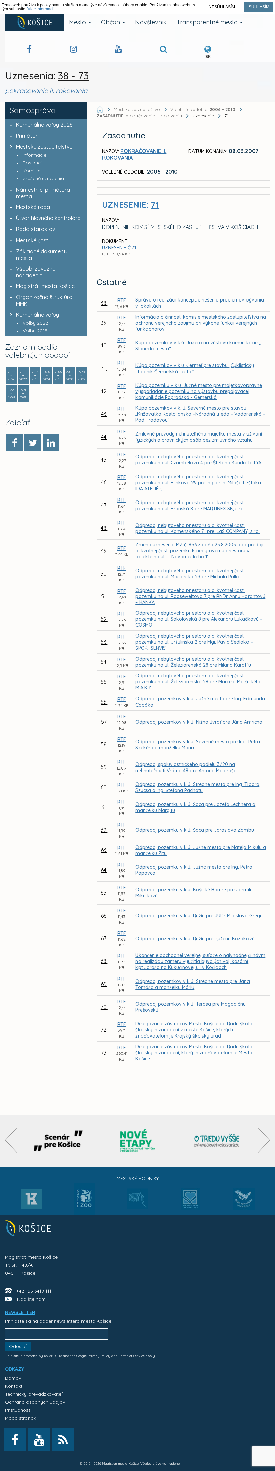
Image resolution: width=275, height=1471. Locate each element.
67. (104, 938)
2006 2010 (58, 375)
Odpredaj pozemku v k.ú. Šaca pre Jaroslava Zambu (194, 830)
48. (104, 528)
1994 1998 (11, 393)
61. (104, 807)
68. (104, 961)
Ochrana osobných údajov (35, 1402)
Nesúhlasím (222, 7)
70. (104, 1007)
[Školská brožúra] (217, 1140)
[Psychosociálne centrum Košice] (190, 1202)
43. (104, 414)
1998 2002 (81, 375)
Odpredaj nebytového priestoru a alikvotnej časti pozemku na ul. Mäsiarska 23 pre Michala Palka (190, 573)
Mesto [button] (78, 22)
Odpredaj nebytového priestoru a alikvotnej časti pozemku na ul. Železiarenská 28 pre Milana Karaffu (193, 662)
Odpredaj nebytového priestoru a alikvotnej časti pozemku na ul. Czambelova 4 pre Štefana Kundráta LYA (198, 460)
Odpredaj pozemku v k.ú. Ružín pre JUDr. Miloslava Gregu (199, 916)
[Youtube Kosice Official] (39, 1439)
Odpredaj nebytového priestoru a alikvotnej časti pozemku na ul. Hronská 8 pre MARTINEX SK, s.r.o (190, 505)
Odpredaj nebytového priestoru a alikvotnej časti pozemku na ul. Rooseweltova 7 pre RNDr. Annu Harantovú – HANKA (200, 596)
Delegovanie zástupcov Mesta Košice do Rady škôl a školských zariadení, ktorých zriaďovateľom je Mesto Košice (194, 1053)
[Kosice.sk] (34, 22)
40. (104, 345)
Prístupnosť (17, 1410)
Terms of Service (132, 1356)
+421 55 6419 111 (33, 1291)
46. (104, 482)
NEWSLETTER (20, 1312)
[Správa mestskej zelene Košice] (137, 1201)
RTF (121, 300)
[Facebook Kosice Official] (29, 50)
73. (104, 1052)
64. (104, 870)
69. (104, 984)
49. (104, 550)
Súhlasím (259, 7)
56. (104, 701)
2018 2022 (23, 375)
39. (104, 322)
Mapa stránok (20, 1418)
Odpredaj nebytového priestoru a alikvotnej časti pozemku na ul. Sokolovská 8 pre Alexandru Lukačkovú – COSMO (198, 619)
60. (104, 787)
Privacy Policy (99, 1356)
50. (104, 573)
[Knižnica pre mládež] (244, 1202)
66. (104, 915)
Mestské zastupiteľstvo (44, 146)
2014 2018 (35, 375)
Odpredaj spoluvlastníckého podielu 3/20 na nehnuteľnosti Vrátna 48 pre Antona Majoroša (186, 767)
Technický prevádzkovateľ (33, 1394)
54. (104, 661)
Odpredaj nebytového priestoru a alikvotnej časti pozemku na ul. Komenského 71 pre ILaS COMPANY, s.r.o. (197, 528)
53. (104, 642)
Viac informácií (41, 9)
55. (104, 681)
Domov (13, 1378)
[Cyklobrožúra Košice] (137, 1140)
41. (104, 368)
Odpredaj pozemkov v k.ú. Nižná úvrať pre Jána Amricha (198, 722)
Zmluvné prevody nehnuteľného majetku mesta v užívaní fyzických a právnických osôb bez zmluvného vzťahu (198, 437)
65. (104, 892)
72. (104, 1029)
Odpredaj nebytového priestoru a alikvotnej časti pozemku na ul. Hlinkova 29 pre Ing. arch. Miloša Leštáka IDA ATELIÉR (198, 483)
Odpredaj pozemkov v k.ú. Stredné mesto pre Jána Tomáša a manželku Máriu (192, 984)
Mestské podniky (138, 1178)
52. (104, 619)
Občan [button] (111, 22)
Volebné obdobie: (202, 109)
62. (104, 830)
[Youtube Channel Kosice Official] (118, 50)
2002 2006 (69, 375)
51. (104, 596)
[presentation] (11, 1140)
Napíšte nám (31, 1299)
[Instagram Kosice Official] (73, 50)
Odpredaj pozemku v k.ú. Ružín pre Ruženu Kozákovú (195, 939)
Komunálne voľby (37, 314)
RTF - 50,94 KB (116, 253)
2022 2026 (11, 375)
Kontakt (13, 1386)
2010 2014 (46, 375)
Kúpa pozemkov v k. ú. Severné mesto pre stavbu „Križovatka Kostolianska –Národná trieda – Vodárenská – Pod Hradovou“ (200, 414)
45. (104, 459)
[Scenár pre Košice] (58, 1140)
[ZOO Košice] (84, 1212)
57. (104, 721)
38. (104, 302)
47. (104, 505)
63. (104, 850)
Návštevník (151, 22)
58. (104, 744)
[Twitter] (32, 442)
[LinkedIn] (51, 442)
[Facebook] (14, 442)
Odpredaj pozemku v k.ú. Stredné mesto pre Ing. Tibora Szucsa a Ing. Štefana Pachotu (197, 787)
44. (104, 436)
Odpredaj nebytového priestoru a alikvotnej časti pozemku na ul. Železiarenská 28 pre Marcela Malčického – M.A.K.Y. (200, 682)
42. (104, 391)
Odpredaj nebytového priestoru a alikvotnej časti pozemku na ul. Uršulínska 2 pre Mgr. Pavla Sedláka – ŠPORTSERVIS (194, 642)
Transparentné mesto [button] (208, 22)
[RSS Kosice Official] (63, 1439)
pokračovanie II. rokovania (140, 115)
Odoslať (18, 1346)
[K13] (31, 1200)
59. (104, 767)
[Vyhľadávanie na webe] (163, 50)
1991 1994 (23, 393)
